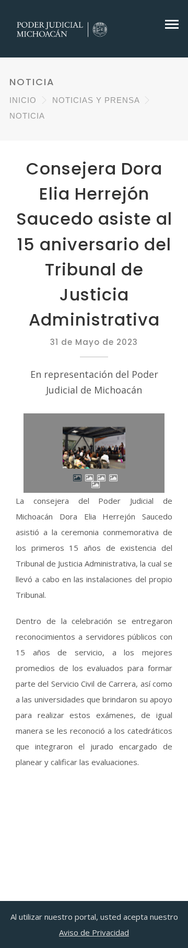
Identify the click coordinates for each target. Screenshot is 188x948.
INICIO (23, 100)
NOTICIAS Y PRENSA (95, 100)
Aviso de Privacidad (94, 932)
